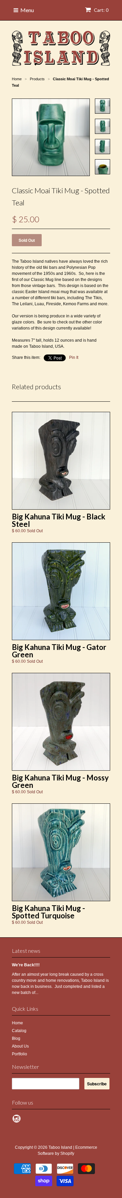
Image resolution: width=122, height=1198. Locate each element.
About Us (20, 1046)
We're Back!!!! (26, 965)
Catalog (19, 1030)
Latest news (26, 950)
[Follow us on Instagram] (18, 1121)
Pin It (73, 357)
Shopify (67, 1153)
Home (17, 1023)
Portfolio (19, 1054)
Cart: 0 (100, 10)
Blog (16, 1038)
